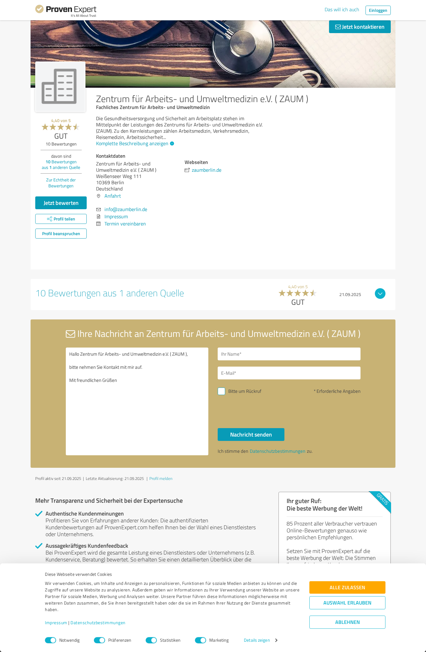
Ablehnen (347, 622)
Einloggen (378, 10)
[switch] (99, 640)
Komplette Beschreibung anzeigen (132, 143)
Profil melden (160, 478)
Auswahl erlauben (347, 602)
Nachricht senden (251, 434)
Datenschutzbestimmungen (98, 623)
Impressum (56, 623)
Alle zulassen (347, 587)
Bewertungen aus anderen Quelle (61, 164)
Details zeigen (257, 640)
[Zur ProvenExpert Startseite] (65, 12)
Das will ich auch (342, 9)
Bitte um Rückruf (244, 391)
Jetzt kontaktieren (363, 26)
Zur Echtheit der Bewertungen (61, 183)
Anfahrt (112, 195)
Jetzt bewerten (61, 203)
